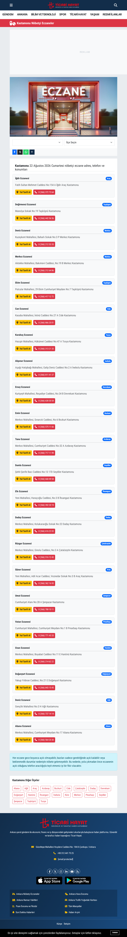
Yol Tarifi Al (25, 192)
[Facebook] (49, 871)
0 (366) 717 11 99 (46, 452)
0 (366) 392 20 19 (46, 505)
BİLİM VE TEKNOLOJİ (43, 14)
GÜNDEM (7, 14)
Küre (67, 795)
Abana (17, 788)
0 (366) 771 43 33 (46, 635)
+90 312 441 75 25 (66, 853)
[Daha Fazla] (32, 152)
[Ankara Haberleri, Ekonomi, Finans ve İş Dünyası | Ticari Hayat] (63, 5)
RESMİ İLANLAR (112, 14)
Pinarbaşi (90, 795)
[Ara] (115, 5)
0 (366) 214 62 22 (46, 661)
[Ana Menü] (11, 5)
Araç (35, 788)
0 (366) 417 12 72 (46, 296)
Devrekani (105, 788)
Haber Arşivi (74, 912)
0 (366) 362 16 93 (46, 583)
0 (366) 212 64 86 (46, 270)
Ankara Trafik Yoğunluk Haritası (82, 900)
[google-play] (78, 880)
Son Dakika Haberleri (25, 912)
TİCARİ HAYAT (78, 14)
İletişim (67, 923)
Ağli (26, 788)
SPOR (62, 14)
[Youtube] (71, 871)
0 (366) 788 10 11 (46, 609)
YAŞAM (94, 14)
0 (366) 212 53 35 (46, 244)
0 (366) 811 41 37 (46, 374)
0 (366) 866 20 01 (46, 322)
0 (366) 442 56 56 (46, 218)
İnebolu (56, 795)
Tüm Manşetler (75, 906)
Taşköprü (31, 801)
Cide (68, 788)
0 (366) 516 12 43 (46, 557)
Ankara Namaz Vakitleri (27, 900)
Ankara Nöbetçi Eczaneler (27, 894)
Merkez (77, 795)
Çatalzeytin (80, 788)
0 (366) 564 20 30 (46, 739)
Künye (59, 923)
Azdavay (46, 788)
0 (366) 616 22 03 (46, 531)
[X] (55, 871)
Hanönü (31, 795)
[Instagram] (60, 871)
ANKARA (22, 14)
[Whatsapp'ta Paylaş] (26, 152)
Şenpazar (18, 801)
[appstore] (49, 880)
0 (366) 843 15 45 (46, 687)
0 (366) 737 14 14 (46, 713)
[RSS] (77, 871)
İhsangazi (44, 795)
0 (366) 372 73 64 (46, 192)
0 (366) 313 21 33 (46, 348)
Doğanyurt (18, 795)
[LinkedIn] (66, 871)
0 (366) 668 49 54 (46, 479)
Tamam (115, 933)
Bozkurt (57, 788)
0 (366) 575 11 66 (46, 426)
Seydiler (102, 795)
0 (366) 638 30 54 (46, 400)
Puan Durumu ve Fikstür (26, 906)
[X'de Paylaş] (20, 152)
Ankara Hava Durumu (78, 894)
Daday (93, 788)
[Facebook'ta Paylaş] (14, 152)
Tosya (43, 801)
